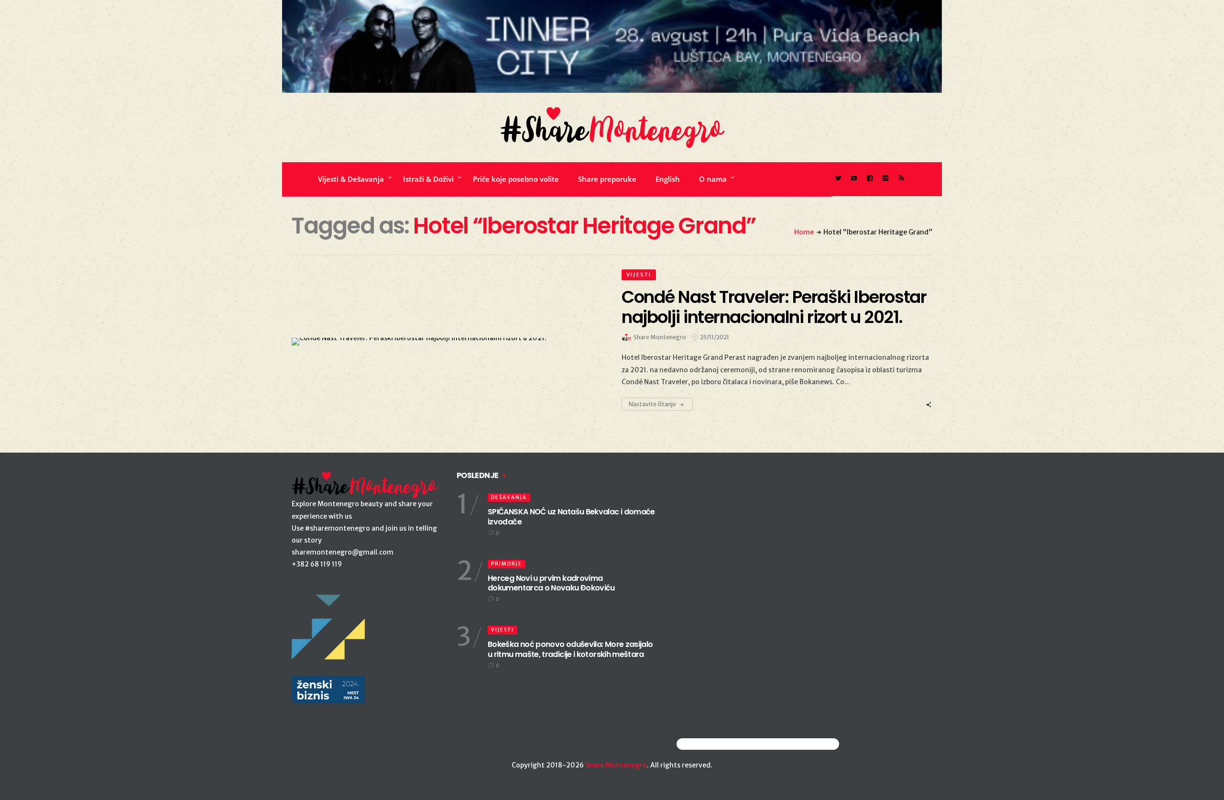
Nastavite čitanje (652, 404)
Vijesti (638, 274)
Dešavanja (509, 497)
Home (804, 232)
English (668, 179)
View (441, 341)
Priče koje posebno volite (516, 179)
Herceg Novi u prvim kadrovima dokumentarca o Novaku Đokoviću (551, 583)
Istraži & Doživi (428, 179)
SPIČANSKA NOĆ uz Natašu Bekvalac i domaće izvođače (571, 516)
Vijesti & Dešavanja (351, 179)
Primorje (506, 564)
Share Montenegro (616, 765)
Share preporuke (607, 179)
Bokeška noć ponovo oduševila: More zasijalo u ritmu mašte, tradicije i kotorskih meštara (570, 649)
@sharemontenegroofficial (718, 744)
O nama (713, 179)
